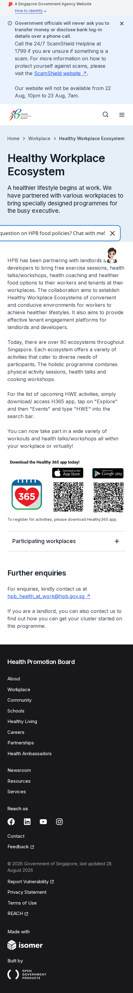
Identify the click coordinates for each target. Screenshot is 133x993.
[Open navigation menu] (121, 114)
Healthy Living (22, 721)
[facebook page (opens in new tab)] (11, 821)
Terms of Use (22, 903)
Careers (15, 732)
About (13, 679)
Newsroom (19, 770)
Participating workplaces (44, 541)
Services (16, 791)
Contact (15, 836)
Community (19, 700)
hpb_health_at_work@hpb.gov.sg (49, 596)
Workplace (39, 138)
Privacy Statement (26, 892)
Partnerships (20, 743)
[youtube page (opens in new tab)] (43, 821)
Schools (15, 711)
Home (13, 138)
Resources (19, 781)
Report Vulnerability (28, 882)
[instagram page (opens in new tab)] (59, 821)
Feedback (20, 847)
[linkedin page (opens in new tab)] (27, 821)
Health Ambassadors (29, 753)
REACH (17, 913)
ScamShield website (60, 73)
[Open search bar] (105, 114)
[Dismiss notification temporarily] (121, 23)
